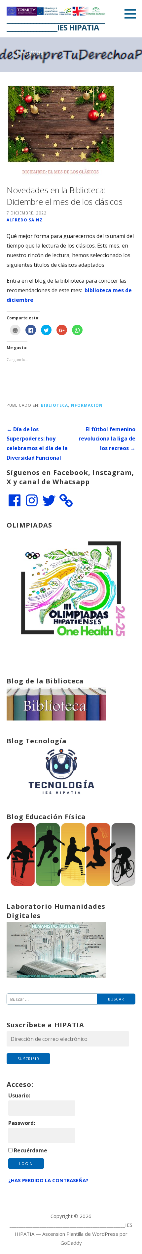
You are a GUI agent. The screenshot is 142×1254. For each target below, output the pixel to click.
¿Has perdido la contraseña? (48, 1180)
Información (86, 405)
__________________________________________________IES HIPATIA (56, 23)
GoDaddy (71, 1242)
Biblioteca (54, 405)
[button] (132, 13)
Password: (21, 1123)
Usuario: (19, 1095)
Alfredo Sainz (25, 219)
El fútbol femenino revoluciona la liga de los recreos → (107, 439)
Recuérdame (30, 1150)
